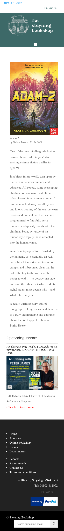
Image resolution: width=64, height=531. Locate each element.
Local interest (18, 451)
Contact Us (16, 467)
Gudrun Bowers (20, 142)
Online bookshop (20, 442)
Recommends (18, 463)
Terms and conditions (23, 472)
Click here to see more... (21, 407)
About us (15, 438)
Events (14, 447)
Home (13, 434)
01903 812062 (13, 3)
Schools (14, 459)
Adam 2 (14, 138)
